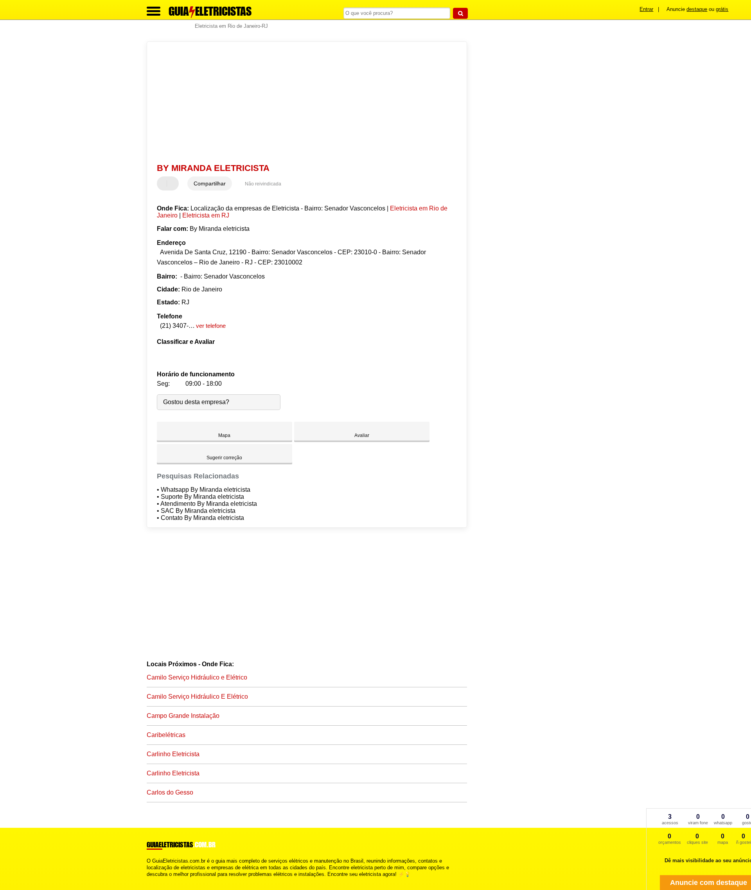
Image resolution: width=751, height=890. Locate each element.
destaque (696, 9)
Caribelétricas (166, 735)
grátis (722, 9)
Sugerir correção (224, 457)
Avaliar (361, 435)
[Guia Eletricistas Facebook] (148, 881)
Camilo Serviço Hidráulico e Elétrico (197, 677)
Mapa (224, 435)
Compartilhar (210, 183)
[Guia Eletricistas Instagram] (155, 881)
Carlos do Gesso (170, 792)
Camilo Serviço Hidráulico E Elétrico (197, 696)
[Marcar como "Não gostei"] (173, 183)
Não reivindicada (263, 184)
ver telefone (211, 325)
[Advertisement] (303, 102)
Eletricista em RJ (205, 215)
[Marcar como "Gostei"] (164, 183)
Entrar (646, 9)
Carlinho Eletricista (173, 754)
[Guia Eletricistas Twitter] (152, 881)
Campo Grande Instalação (183, 715)
